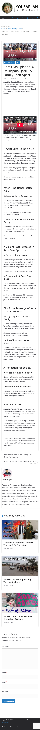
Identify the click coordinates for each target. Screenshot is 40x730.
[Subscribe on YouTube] (37, 17)
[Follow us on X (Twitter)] (23, 17)
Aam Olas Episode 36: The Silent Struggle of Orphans (20, 462)
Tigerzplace (5, 722)
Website (5, 691)
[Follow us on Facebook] (14, 17)
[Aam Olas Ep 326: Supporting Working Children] (20, 557)
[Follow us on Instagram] (28, 17)
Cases (18, 62)
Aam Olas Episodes (9, 62)
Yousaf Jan (21, 79)
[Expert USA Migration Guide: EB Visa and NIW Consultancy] (20, 521)
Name (4, 673)
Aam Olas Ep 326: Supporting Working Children (17, 580)
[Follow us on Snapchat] (33, 17)
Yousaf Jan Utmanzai (19, 720)
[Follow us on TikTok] (18, 17)
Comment (6, 646)
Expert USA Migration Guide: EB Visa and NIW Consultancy (18, 543)
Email (4, 682)
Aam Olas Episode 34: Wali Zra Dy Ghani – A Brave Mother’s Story (20, 456)
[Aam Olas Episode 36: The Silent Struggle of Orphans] (20, 594)
